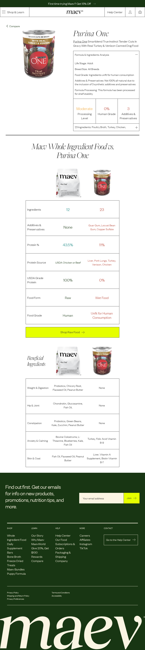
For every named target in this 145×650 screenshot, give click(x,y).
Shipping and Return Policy (18, 595)
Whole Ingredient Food (16, 537)
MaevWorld (38, 544)
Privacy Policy (13, 592)
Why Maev (37, 540)
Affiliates (85, 540)
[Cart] (140, 12)
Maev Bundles (16, 569)
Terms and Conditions (61, 592)
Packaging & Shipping (63, 554)
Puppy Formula (16, 573)
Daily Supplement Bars (14, 548)
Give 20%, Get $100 (40, 550)
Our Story (37, 535)
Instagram (86, 544)
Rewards (36, 556)
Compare (37, 561)
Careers (85, 535)
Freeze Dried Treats (15, 563)
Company (61, 561)
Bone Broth (14, 556)
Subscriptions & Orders (65, 546)
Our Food (61, 540)
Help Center (115, 12)
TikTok (84, 548)
